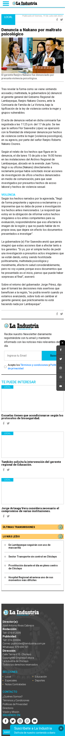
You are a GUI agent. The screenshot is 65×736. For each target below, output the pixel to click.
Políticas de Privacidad (15, 704)
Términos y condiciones (34, 365)
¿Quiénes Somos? (13, 696)
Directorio (8, 708)
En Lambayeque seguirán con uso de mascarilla (29, 546)
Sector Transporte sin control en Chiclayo (32, 556)
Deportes (40, 680)
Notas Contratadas (15, 684)
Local (7, 387)
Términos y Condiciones (16, 700)
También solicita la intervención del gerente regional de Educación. (31, 463)
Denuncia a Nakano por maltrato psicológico (31, 31)
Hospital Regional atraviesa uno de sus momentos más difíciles (30, 579)
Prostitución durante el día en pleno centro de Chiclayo (33, 567)
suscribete (9, 732)
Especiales (11, 680)
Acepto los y (34, 367)
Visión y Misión (11, 712)
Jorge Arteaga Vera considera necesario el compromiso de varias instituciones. (30, 510)
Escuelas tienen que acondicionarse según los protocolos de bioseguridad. (32, 417)
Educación (41, 676)
